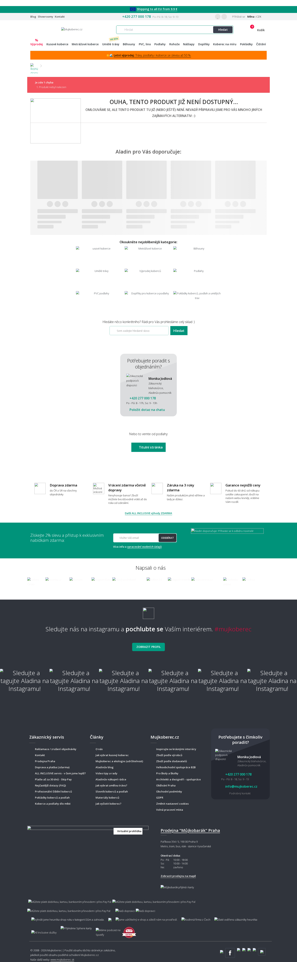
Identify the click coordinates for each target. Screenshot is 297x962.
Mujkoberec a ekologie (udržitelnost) (119, 761)
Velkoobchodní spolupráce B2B (176, 767)
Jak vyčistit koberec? (108, 803)
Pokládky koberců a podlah (52, 797)
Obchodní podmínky (169, 791)
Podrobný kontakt (240, 793)
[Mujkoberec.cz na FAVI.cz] (129, 930)
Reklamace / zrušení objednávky (55, 749)
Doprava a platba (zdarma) (52, 767)
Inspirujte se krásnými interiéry (176, 749)
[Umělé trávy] (100, 279)
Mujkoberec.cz (90, 955)
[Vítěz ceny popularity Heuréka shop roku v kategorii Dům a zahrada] (71, 29)
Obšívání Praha (166, 785)
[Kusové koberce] (100, 257)
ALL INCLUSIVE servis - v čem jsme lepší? (60, 773)
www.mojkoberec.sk (62, 959)
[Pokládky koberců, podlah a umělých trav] (197, 302)
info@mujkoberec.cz (240, 786)
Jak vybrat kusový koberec (112, 755)
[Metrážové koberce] (148, 257)
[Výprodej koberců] (148, 279)
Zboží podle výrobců (169, 755)
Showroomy (45, 16)
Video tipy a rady (106, 773)
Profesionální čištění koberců (53, 791)
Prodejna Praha (45, 761)
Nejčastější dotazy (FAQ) (50, 785)
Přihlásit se (238, 16)
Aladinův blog (105, 767)
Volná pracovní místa (169, 809)
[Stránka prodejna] (87, 857)
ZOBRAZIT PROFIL (148, 647)
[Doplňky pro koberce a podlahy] (148, 302)
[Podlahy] (197, 279)
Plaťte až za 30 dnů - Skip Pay (53, 779)
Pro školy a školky (167, 773)
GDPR (159, 797)
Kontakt (60, 16)
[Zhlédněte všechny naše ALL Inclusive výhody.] (42, 930)
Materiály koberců (107, 797)
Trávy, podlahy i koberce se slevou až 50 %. (152, 55)
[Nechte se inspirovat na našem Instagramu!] (148, 611)
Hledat (223, 30)
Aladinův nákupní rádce (111, 779)
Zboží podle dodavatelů (171, 761)
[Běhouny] (197, 257)
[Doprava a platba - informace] (148, 904)
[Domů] (34, 65)
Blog (33, 16)
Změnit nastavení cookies (172, 803)
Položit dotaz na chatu (147, 409)
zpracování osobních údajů (144, 546)
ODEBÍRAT (167, 538)
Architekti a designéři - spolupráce (178, 779)
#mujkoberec (233, 629)
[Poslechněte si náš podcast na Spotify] (107, 930)
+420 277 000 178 (136, 16)
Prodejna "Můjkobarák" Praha (190, 830)
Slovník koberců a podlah (112, 791)
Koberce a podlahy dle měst (53, 803)
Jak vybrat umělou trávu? (111, 785)
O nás (99, 749)
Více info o (137, 546)
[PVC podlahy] (100, 302)
